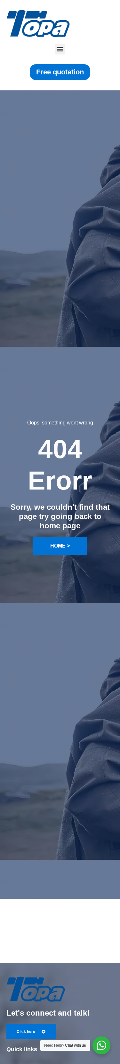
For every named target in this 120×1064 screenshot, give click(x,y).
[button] (60, 49)
